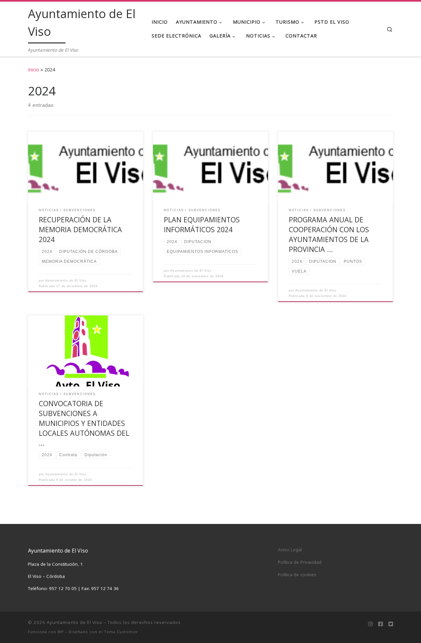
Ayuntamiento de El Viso (66, 280)
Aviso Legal (290, 550)
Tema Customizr (121, 631)
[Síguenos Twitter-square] (390, 624)
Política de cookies (297, 575)
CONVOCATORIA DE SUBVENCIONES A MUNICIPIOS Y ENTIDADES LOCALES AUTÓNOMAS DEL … (84, 423)
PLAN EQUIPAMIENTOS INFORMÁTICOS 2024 (202, 224)
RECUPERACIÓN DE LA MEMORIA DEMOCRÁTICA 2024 (80, 229)
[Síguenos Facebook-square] (380, 624)
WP (61, 631)
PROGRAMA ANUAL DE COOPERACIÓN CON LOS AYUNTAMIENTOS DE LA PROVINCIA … (329, 234)
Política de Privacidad (299, 562)
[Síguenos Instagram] (370, 624)
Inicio (33, 69)
